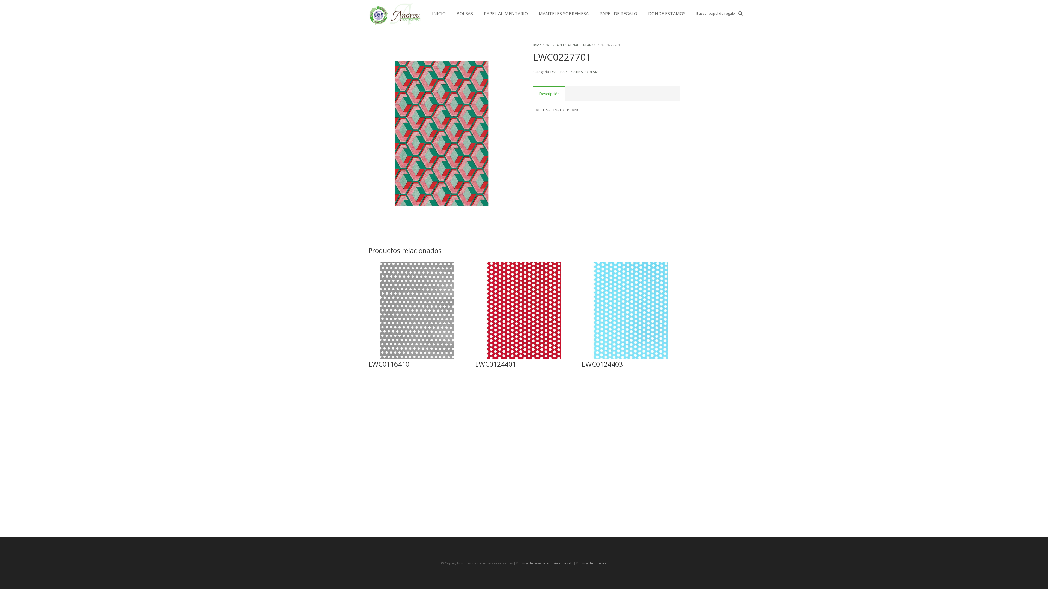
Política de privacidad (533, 563)
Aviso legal (563, 563)
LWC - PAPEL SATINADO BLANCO (571, 45)
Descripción (549, 93)
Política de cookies (591, 563)
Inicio (537, 45)
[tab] (549, 93)
